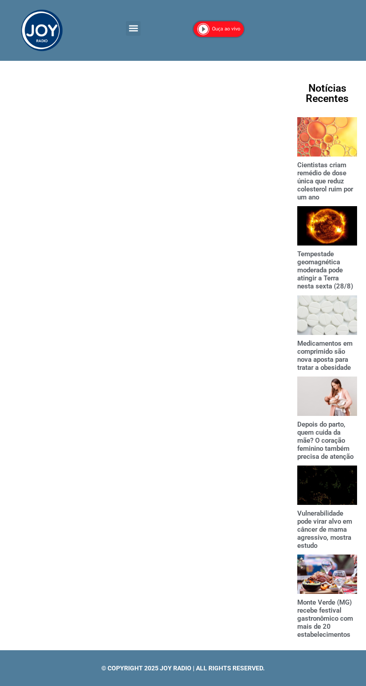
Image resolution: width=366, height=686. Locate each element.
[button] (133, 28)
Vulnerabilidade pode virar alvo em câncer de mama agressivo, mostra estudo (324, 529)
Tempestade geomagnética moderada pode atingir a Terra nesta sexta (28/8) (325, 270)
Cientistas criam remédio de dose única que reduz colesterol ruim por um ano (325, 181)
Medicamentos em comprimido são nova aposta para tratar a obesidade (325, 355)
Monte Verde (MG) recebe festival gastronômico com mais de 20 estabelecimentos (325, 618)
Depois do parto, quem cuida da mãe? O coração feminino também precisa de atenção (325, 440)
